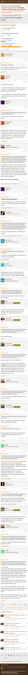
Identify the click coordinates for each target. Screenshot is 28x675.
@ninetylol (19, 595)
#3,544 (25, 127)
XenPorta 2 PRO (4, 673)
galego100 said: (5, 154)
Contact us (3, 667)
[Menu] (2, 1)
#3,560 (25, 556)
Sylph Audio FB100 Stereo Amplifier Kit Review (12, 624)
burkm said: (4, 288)
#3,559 (25, 531)
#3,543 (25, 107)
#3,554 (25, 385)
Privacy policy (19, 667)
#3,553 (25, 349)
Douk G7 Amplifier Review (12, 648)
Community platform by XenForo (13, 671)
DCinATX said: (5, 62)
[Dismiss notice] (25, 6)
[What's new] (23, 1)
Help (24, 667)
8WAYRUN (18, 673)
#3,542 (25, 82)
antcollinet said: (5, 491)
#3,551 (25, 307)
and (11, 184)
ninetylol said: (5, 197)
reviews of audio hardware (10, 7)
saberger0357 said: (6, 110)
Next (20, 604)
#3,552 (25, 324)
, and (9, 504)
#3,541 (25, 59)
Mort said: (4, 327)
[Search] (26, 1)
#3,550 (25, 285)
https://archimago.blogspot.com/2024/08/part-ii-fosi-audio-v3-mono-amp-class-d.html (13, 462)
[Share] (23, 60)
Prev (8, 604)
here (5, 11)
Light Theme (5, 664)
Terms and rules (11, 667)
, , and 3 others (12, 236)
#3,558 (25, 514)
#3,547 (25, 218)
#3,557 (25, 488)
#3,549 (25, 269)
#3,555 (25, 411)
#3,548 (25, 245)
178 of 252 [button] (14, 604)
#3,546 (25, 194)
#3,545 (25, 151)
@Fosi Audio (5, 132)
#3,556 (25, 450)
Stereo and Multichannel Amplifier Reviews (17, 618)
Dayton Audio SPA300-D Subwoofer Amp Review (11, 640)
